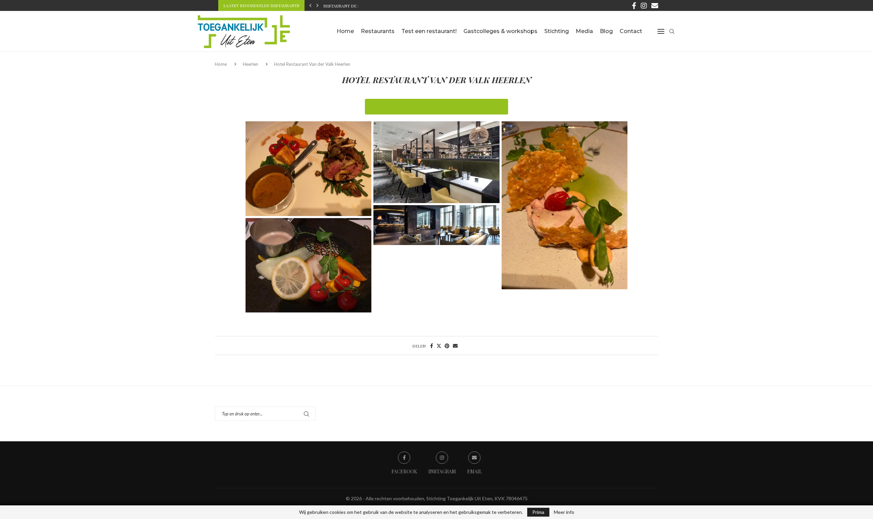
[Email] (654, 5)
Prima (538, 512)
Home (345, 31)
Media (584, 31)
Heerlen (250, 64)
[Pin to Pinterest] (447, 346)
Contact (631, 31)
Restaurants (378, 31)
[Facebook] (634, 5)
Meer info (564, 512)
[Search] (671, 31)
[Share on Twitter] (438, 346)
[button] (310, 5)
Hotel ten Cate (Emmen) (349, 6)
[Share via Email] (455, 346)
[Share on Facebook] (431, 346)
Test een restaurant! (429, 31)
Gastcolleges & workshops (500, 31)
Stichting (556, 31)
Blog (606, 31)
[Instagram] (644, 5)
